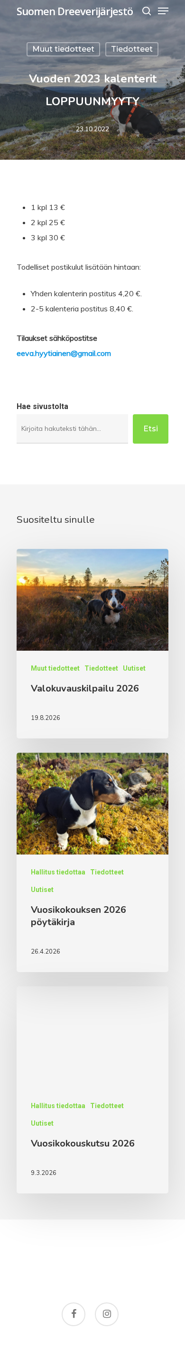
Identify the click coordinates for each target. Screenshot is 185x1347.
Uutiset (134, 668)
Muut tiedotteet (63, 49)
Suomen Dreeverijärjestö (75, 11)
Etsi (150, 428)
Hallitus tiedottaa (58, 872)
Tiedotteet (132, 49)
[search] (147, 11)
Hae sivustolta (42, 406)
